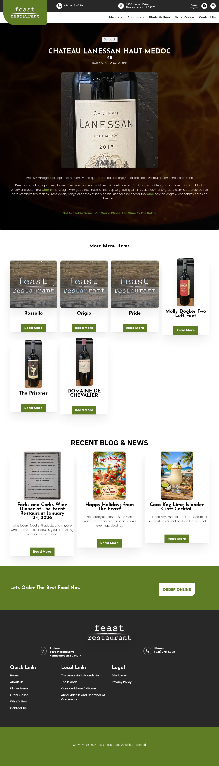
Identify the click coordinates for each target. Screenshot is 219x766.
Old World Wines (107, 213)
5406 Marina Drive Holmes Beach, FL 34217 (65, 653)
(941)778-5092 (73, 5)
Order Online (184, 17)
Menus (114, 17)
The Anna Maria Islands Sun (81, 675)
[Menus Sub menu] (122, 17)
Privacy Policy (121, 682)
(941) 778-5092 (164, 652)
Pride (135, 313)
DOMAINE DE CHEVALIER (84, 393)
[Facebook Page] (204, 6)
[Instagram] (213, 6)
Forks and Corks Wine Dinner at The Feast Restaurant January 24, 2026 (42, 511)
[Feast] (25, 12)
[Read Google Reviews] (194, 6)
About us (134, 17)
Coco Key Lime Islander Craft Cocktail (177, 507)
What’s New (18, 701)
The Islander (70, 682)
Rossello (33, 313)
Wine (88, 213)
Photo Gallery (159, 17)
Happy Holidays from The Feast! (109, 507)
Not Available (73, 213)
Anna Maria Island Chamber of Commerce (83, 697)
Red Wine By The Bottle (139, 213)
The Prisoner (33, 393)
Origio (84, 313)
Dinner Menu (19, 688)
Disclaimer (119, 675)
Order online (177, 589)
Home (14, 675)
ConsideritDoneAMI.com (78, 688)
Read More (33, 328)
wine (45, 190)
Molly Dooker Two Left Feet (185, 313)
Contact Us (207, 17)
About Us (16, 682)
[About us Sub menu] (143, 17)
